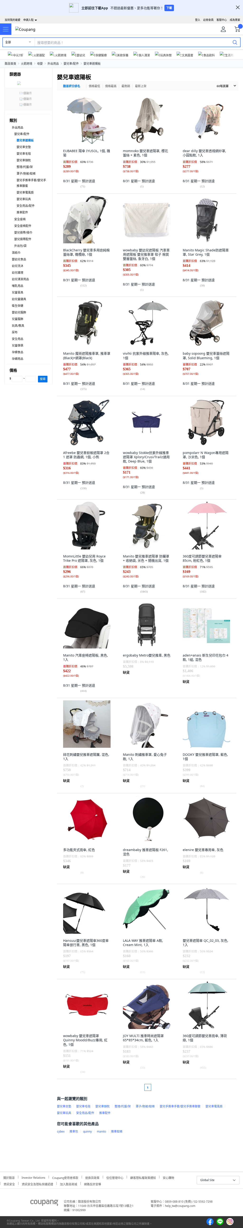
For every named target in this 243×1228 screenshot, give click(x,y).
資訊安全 (9, 1183)
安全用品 (17, 339)
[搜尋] (235, 42)
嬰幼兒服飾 (19, 312)
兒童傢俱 (17, 346)
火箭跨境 (26, 63)
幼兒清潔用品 (20, 279)
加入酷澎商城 (68, 1183)
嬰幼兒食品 (19, 259)
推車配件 (22, 212)
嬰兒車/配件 (71, 63)
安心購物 (168, 1177)
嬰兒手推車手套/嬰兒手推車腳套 (180, 1106)
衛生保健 (17, 306)
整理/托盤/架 (25, 167)
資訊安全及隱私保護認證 (37, 1183)
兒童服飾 (17, 319)
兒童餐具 (17, 292)
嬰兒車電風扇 (25, 192)
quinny (87, 1131)
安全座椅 (20, 219)
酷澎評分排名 (71, 86)
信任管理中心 (114, 1177)
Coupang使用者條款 (65, 1177)
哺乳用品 (17, 286)
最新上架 (140, 86)
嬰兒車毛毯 (24, 154)
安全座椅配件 (22, 226)
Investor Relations (33, 1177)
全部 (8, 42)
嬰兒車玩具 (24, 199)
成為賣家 (235, 20)
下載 (169, 8)
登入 (197, 20)
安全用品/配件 (26, 206)
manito (101, 1131)
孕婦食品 (17, 352)
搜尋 (43, 379)
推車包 (74, 1131)
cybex (61, 1131)
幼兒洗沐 (17, 266)
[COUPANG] (44, 1204)
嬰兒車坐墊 (24, 147)
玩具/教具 (18, 326)
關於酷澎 (9, 1177)
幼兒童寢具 (19, 299)
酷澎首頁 (10, 63)
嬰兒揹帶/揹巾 (23, 233)
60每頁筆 (223, 86)
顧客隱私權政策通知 (143, 1177)
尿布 (15, 332)
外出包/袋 (20, 246)
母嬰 (40, 63)
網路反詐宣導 (92, 1183)
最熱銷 (126, 86)
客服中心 (221, 20)
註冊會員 (208, 20)
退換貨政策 (92, 1177)
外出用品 (53, 63)
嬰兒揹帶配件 (22, 239)
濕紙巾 (16, 253)
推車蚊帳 (116, 1131)
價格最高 (111, 86)
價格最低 (94, 86)
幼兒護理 (17, 273)
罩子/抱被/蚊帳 (26, 174)
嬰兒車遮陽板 (92, 63)
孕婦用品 (17, 359)
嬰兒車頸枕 (24, 160)
